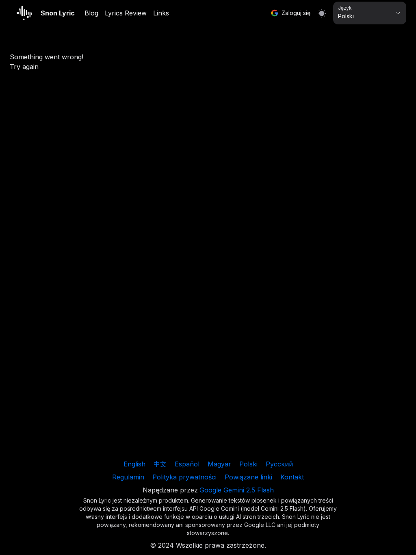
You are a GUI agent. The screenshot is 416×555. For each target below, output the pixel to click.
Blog (91, 13)
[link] (134, 464)
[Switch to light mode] (322, 13)
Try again (24, 67)
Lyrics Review (126, 13)
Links (161, 13)
